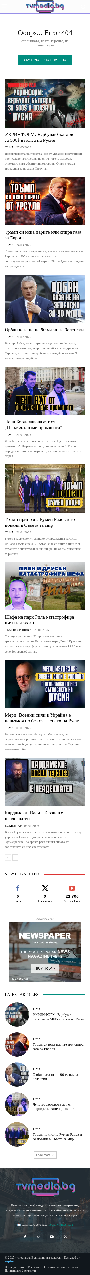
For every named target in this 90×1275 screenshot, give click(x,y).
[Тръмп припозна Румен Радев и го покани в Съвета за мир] (45, 488)
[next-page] (15, 857)
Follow (45, 885)
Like (18, 885)
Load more (43, 1155)
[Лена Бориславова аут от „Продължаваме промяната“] (45, 391)
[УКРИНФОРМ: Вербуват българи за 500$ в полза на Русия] (45, 103)
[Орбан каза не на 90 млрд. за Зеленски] (45, 299)
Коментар (13, 825)
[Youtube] (52, 1237)
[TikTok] (38, 1237)
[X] (65, 1237)
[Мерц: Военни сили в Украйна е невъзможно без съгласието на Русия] (45, 684)
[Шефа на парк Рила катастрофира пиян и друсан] (45, 586)
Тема (9, 147)
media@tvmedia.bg (60, 1224)
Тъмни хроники (18, 630)
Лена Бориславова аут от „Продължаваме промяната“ (55, 1106)
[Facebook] (25, 1237)
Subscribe (72, 885)
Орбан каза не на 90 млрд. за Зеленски (44, 329)
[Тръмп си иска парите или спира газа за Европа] (45, 201)
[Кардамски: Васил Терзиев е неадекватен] (45, 782)
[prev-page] (8, 857)
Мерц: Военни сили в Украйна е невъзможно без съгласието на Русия (42, 717)
